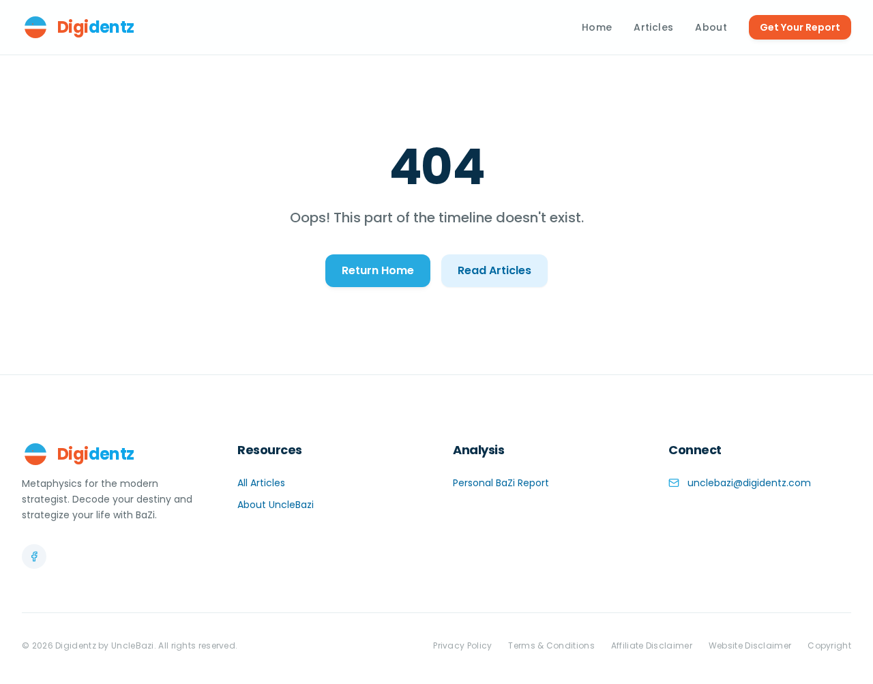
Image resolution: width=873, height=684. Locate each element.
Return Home (378, 270)
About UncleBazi (275, 504)
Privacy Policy (462, 645)
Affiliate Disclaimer (651, 645)
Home (597, 27)
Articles (653, 27)
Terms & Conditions (551, 645)
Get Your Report (800, 27)
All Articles (261, 483)
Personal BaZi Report (501, 483)
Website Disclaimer (750, 645)
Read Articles (494, 270)
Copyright (829, 645)
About (711, 27)
